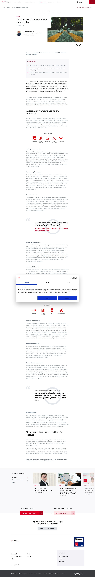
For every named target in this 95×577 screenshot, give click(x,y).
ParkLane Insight (63, 556)
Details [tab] (47, 282)
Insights (8, 7)
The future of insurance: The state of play (20, 7)
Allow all (67, 298)
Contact (29, 556)
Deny (47, 298)
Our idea (29, 554)
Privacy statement (26, 573)
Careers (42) (14, 554)
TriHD (60, 559)
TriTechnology (62, 561)
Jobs (13, 482)
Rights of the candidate (37, 573)
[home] (5, 7)
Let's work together (62, 513)
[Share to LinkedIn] (81, 45)
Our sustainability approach (50, 573)
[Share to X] (78, 45)
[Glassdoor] (83, 574)
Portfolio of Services (17, 480)
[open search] (92, 2)
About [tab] (68, 282)
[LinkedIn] (75, 574)
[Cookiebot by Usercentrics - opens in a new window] (71, 278)
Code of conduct (61, 573)
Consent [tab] (27, 282)
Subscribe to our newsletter (84, 7)
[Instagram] (80, 574)
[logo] (6, 2)
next (85, 480)
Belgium (81, 2)
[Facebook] (77, 574)
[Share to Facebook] (76, 45)
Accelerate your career (29, 513)
